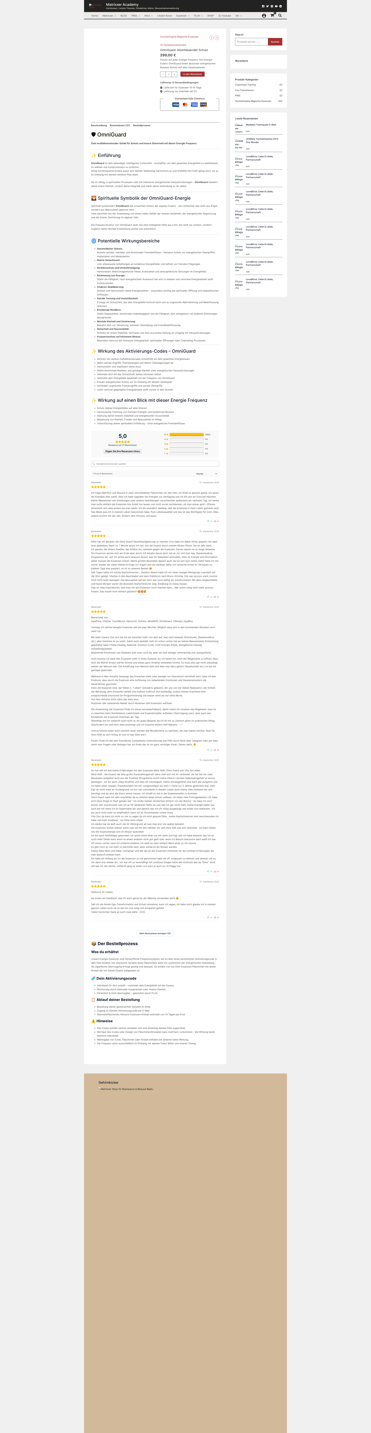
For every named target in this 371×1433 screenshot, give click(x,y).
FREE (237, 95)
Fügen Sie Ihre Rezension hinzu (122, 451)
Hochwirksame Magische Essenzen (179, 36)
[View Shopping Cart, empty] (272, 15)
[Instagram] (272, 6)
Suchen (275, 41)
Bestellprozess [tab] (141, 125)
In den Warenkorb (192, 74)
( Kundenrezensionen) (173, 44)
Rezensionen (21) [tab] (120, 125)
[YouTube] (276, 6)
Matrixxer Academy (122, 4)
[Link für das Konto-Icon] (264, 15)
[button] (114, 15)
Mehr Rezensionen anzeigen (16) (155, 933)
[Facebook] (263, 6)
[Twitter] (267, 6)
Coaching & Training (245, 84)
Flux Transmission (244, 90)
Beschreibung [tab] (99, 125)
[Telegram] (280, 6)
